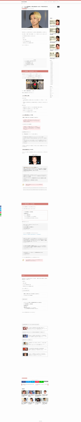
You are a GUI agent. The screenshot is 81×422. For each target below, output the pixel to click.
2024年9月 (52, 76)
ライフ (51, 94)
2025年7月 (52, 67)
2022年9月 (52, 84)
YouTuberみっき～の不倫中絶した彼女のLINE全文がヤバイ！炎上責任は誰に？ (32, 234)
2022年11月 (52, 81)
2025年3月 (52, 72)
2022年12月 (52, 80)
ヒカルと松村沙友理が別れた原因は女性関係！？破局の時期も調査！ (36, 348)
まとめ (26, 65)
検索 (58, 6)
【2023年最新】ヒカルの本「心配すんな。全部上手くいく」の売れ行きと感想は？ (37, 343)
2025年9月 (52, 64)
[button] (24, 382)
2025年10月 (52, 63)
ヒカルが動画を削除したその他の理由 (29, 64)
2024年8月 (52, 77)
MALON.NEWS (24, 1)
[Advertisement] (35, 52)
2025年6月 (52, 68)
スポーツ (51, 90)
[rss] (58, 0)
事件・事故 (52, 95)
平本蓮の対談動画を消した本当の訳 (29, 63)
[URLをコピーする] (46, 381)
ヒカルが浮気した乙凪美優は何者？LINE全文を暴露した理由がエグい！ (36, 327)
